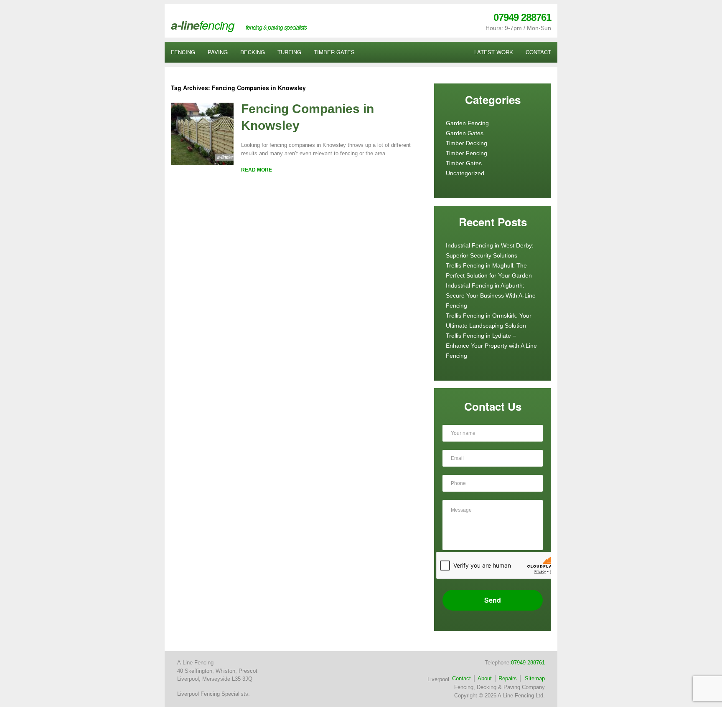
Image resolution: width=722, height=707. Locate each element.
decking (252, 52)
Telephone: (515, 662)
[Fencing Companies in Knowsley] (202, 163)
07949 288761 (522, 17)
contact (538, 52)
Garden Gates (464, 133)
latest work (493, 52)
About (485, 678)
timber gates (334, 52)
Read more (256, 170)
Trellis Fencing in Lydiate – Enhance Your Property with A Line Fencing (491, 345)
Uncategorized (465, 173)
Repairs (507, 678)
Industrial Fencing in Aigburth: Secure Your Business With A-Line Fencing (491, 295)
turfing (289, 52)
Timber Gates (464, 163)
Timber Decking (466, 143)
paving (218, 52)
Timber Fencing (466, 153)
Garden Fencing (467, 123)
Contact (461, 678)
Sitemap (535, 678)
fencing (183, 52)
